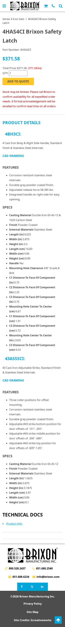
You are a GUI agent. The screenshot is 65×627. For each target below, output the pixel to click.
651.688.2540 (44, 568)
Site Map (32, 612)
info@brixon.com (48, 577)
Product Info (14, 524)
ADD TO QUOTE (18, 81)
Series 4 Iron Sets (13, 19)
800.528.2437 (17, 568)
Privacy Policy (33, 603)
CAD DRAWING (13, 156)
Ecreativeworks (41, 620)
